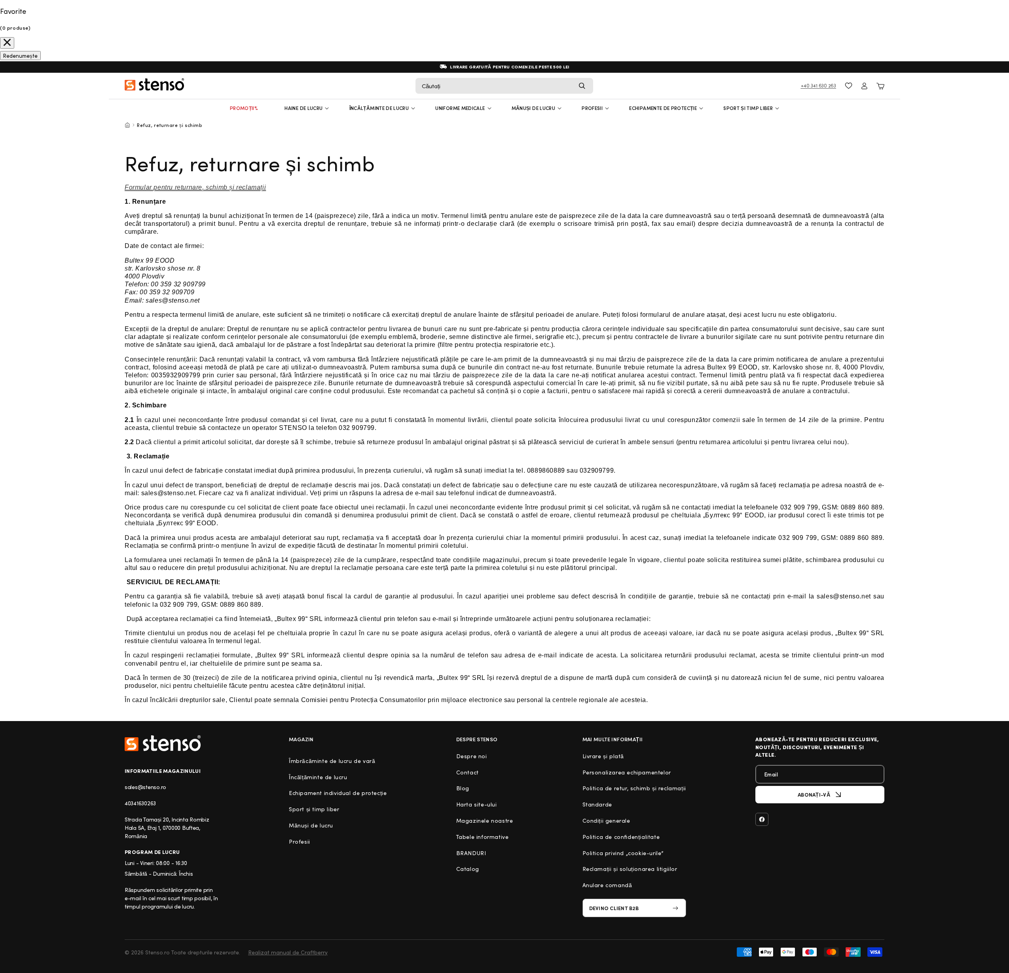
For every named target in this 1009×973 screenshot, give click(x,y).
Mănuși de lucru (533, 108)
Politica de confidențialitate (621, 836)
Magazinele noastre (484, 820)
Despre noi (471, 756)
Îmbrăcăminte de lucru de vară (332, 761)
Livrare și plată (603, 756)
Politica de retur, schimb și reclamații (634, 788)
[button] (504, 86)
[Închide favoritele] (7, 43)
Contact (467, 772)
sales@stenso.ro (145, 787)
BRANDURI (471, 853)
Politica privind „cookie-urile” (623, 853)
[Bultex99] (163, 743)
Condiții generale (606, 820)
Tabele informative (482, 836)
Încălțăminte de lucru (379, 108)
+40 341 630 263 (818, 85)
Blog (462, 788)
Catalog (467, 869)
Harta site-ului (476, 804)
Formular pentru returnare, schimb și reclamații (195, 187)
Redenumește (20, 55)
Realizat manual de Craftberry (288, 952)
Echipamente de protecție (663, 108)
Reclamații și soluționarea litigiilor (629, 869)
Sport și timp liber (748, 108)
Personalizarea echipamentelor (626, 772)
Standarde (597, 804)
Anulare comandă (607, 885)
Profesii (299, 841)
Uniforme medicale (460, 108)
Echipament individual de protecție (338, 793)
